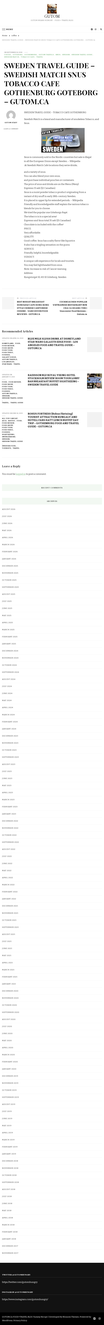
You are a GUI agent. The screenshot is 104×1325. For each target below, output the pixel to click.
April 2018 (7, 1218)
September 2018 (10, 1182)
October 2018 (9, 1175)
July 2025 (7, 601)
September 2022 (10, 842)
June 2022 (7, 863)
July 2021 (7, 941)
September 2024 (10, 672)
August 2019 (8, 1104)
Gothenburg (30, 55)
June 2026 (7, 523)
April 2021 (7, 963)
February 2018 (10, 1232)
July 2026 (7, 516)
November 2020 (10, 998)
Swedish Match (11, 57)
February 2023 (10, 807)
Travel (39, 57)
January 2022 (9, 899)
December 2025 (10, 566)
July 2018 (7, 1196)
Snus (58, 55)
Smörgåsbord (8, 437)
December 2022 (10, 821)
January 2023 (9, 814)
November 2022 (10, 828)
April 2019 (7, 1133)
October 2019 (9, 1090)
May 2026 (7, 530)
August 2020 (9, 1019)
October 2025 (9, 580)
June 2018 (7, 1203)
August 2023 (8, 764)
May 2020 (7, 1041)
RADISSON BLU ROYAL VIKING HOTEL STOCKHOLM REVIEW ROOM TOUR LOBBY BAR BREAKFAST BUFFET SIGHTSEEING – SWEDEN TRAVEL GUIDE (54, 380)
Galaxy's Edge (9, 357)
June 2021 (7, 948)
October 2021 (9, 920)
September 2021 (10, 927)
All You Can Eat (10, 418)
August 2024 (8, 679)
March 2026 (8, 545)
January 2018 (9, 1239)
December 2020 (10, 991)
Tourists (6, 448)
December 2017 (10, 1246)
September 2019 (10, 1097)
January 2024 (9, 729)
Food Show (7, 348)
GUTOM (52, 16)
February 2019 (10, 1147)
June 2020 (7, 1033)
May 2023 (7, 785)
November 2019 (10, 1083)
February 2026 (10, 552)
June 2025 (7, 608)
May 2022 (7, 871)
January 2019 (9, 1154)
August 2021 (8, 934)
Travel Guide (16, 403)
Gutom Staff (11, 123)
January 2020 (9, 1069)
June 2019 (7, 1119)
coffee (7, 55)
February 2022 (10, 892)
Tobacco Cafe (28, 57)
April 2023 (7, 793)
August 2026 (8, 509)
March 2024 (8, 715)
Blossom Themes (71, 1317)
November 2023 (10, 743)
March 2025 (8, 630)
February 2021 (9, 977)
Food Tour (7, 350)
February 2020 (10, 1062)
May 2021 (6, 955)
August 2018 (8, 1189)
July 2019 (7, 1111)
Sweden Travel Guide (82, 55)
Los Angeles (8, 362)
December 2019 (10, 1076)
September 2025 (10, 587)
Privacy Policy (20, 1320)
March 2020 (8, 1055)
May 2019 (7, 1126)
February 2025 (10, 637)
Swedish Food (9, 446)
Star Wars (7, 364)
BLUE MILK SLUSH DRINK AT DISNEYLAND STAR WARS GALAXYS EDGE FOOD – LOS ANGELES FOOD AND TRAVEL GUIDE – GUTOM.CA (54, 343)
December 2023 (10, 736)
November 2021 (10, 913)
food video (7, 352)
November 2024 (10, 658)
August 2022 (8, 849)
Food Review (8, 346)
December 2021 (10, 906)
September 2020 (10, 1012)
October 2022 (9, 835)
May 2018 (7, 1210)
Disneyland (8, 343)
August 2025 (8, 594)
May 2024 (7, 700)
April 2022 (7, 878)
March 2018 (8, 1225)
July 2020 (7, 1026)
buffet (11, 421)
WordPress (7, 1320)
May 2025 (7, 615)
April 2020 (7, 1048)
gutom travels (46, 55)
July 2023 (7, 771)
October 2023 (9, 750)
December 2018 (10, 1161)
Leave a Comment (11, 129)
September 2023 (10, 757)
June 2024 (7, 693)
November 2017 (10, 1253)
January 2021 (9, 984)
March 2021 (8, 970)
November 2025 (10, 573)
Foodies (6, 355)
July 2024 (7, 686)
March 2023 (8, 800)
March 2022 (8, 885)
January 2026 (9, 559)
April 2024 (7, 707)
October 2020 (9, 1005)
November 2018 (10, 1168)
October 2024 (9, 665)
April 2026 (7, 537)
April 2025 (7, 623)
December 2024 (10, 651)
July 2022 (7, 856)
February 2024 (10, 722)
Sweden (66, 55)
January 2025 (9, 644)
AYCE (4, 421)
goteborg (18, 55)
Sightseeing (8, 434)
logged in (21, 474)
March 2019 (8, 1140)
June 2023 (7, 778)
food (17, 343)
